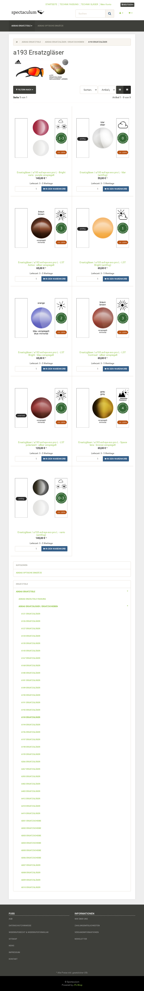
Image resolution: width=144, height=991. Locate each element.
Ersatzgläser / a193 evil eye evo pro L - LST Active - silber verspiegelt (41, 263)
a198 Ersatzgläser (30, 747)
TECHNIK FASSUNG (69, 4)
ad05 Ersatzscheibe (31, 850)
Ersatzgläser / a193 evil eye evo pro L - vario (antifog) (41, 533)
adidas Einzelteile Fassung (32, 599)
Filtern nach (25, 90)
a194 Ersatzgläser (30, 725)
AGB (10, 919)
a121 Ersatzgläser (30, 614)
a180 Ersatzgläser (30, 673)
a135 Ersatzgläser (30, 643)
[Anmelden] (121, 13)
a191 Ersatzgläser (30, 702)
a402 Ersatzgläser (30, 784)
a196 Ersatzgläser (30, 732)
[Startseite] (17, 42)
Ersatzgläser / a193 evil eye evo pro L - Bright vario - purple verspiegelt (41, 173)
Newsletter (81, 939)
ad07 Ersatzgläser (30, 865)
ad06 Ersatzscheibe (31, 858)
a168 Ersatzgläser (30, 665)
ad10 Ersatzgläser (30, 887)
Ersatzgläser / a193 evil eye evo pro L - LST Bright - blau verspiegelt (41, 353)
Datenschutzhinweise (20, 925)
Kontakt (13, 959)
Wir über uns (81, 919)
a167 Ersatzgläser (30, 658)
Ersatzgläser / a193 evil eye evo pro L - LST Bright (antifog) (103, 263)
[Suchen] (109, 13)
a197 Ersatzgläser (30, 739)
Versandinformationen (87, 932)
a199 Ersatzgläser (30, 754)
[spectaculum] (28, 12)
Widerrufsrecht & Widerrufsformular (28, 932)
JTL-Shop (77, 985)
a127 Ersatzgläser (30, 628)
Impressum (14, 952)
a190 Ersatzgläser (30, 695)
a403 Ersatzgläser (30, 791)
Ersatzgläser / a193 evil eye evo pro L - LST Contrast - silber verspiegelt (103, 353)
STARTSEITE (51, 4)
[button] (120, 90)
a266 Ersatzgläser (30, 762)
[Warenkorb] (130, 13)
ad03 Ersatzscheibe (31, 835)
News (11, 946)
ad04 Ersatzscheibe (31, 843)
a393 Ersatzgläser (30, 776)
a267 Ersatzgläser (30, 769)
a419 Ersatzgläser (30, 813)
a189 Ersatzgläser (30, 688)
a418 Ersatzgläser (30, 806)
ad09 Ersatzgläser (30, 880)
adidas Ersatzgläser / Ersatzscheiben (38, 606)
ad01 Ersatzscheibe (31, 821)
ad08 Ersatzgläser (30, 872)
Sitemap (13, 939)
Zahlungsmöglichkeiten (87, 925)
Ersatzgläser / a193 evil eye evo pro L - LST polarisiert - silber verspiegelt (41, 443)
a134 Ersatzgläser (30, 636)
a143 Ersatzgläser (30, 651)
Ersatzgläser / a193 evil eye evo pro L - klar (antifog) (103, 173)
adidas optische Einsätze (50, 26)
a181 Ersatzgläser (30, 680)
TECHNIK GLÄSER (89, 4)
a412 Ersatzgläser (30, 799)
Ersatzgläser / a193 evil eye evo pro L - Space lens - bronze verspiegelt (102, 443)
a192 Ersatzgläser (30, 710)
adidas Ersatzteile (21, 26)
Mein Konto (105, 4)
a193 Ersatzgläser (30, 717)
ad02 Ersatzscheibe (31, 828)
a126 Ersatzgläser (30, 621)
